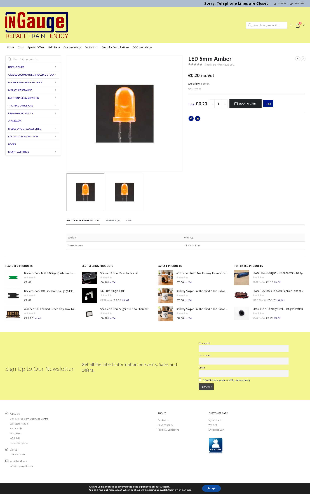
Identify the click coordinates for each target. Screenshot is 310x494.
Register (300, 3)
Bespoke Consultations (115, 47)
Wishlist (212, 424)
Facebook (191, 118)
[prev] (297, 58)
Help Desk (54, 47)
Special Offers (36, 47)
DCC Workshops (142, 47)
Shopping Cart (216, 429)
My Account (214, 420)
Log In (282, 3)
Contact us (164, 420)
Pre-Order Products (20, 113)
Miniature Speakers (20, 90)
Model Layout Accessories (24, 128)
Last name (204, 355)
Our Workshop (72, 47)
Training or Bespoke (20, 105)
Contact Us (91, 47)
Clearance (14, 121)
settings (187, 490)
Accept (211, 488)
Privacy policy (165, 424)
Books (12, 144)
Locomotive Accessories (23, 136)
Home (11, 47)
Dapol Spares (16, 67)
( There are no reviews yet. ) (219, 64)
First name (204, 343)
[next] (303, 58)
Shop (21, 47)
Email (198, 118)
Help (268, 103)
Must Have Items (18, 152)
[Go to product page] (12, 277)
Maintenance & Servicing (23, 97)
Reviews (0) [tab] (112, 220)
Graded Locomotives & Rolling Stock (31, 74)
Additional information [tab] (83, 220)
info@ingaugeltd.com (22, 466)
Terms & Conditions (169, 429)
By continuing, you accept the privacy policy (226, 380)
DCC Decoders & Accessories (25, 82)
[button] (67, 113)
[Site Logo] (36, 25)
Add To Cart (248, 103)
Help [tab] (129, 220)
